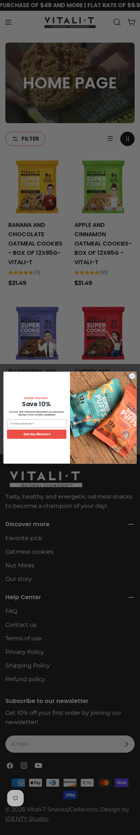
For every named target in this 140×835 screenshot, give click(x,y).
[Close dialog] (132, 376)
